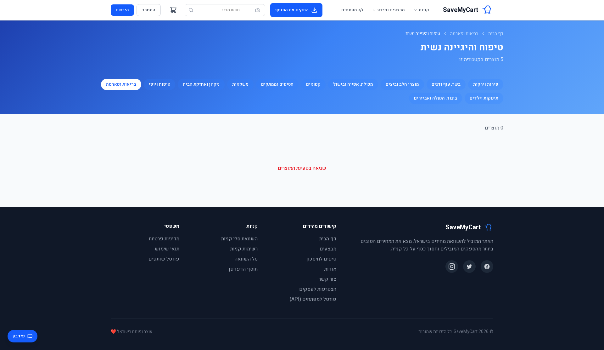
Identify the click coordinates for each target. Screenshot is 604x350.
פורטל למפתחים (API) (313, 299)
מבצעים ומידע (391, 10)
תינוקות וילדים (484, 98)
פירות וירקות (485, 84)
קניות (424, 10)
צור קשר (327, 279)
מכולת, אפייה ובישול (353, 84)
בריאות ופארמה (464, 34)
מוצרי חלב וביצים (402, 84)
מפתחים (349, 10)
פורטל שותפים (163, 259)
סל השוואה (246, 259)
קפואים (313, 84)
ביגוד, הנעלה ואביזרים (435, 98)
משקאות (240, 84)
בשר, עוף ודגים (446, 84)
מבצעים (328, 249)
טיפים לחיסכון (321, 259)
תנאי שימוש (167, 249)
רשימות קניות (244, 249)
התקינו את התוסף (292, 10)
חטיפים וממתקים (277, 84)
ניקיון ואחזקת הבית (201, 84)
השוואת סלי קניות (239, 239)
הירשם (122, 10)
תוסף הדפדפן (243, 269)
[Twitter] (469, 266)
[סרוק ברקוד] (257, 10)
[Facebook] (487, 266)
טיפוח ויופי (159, 84)
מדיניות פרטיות (164, 239)
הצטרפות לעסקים (317, 289)
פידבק (19, 336)
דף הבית (495, 34)
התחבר (148, 10)
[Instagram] (451, 266)
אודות (330, 269)
